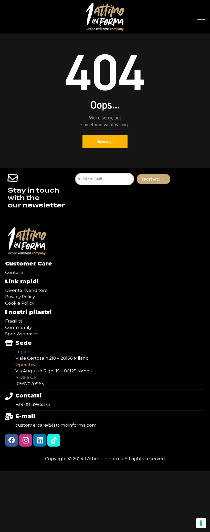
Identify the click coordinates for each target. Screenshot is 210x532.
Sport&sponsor (21, 333)
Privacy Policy (20, 296)
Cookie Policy (19, 303)
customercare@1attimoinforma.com (56, 425)
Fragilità (14, 321)
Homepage (105, 141)
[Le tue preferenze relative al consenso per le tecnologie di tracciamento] (201, 523)
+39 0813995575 (32, 404)
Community (18, 327)
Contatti (14, 272)
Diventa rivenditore (26, 290)
